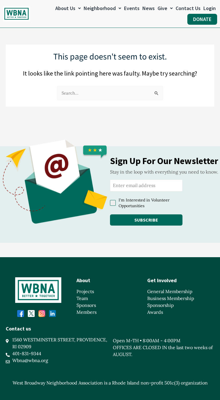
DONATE (202, 19)
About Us (65, 8)
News (148, 8)
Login (209, 8)
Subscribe (146, 220)
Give (162, 8)
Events (132, 8)
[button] (68, 8)
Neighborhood (100, 8)
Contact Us (188, 8)
